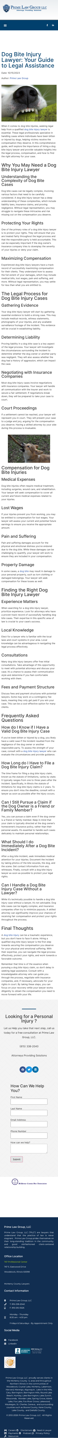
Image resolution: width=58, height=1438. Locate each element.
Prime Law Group (19, 78)
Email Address (18, 1120)
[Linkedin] (53, 25)
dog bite (24, 571)
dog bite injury (12, 935)
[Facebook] (47, 25)
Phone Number (18, 1131)
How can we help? (20, 1142)
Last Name (16, 1108)
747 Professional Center (15, 1262)
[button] (5, 25)
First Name (16, 1097)
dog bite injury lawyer (35, 129)
